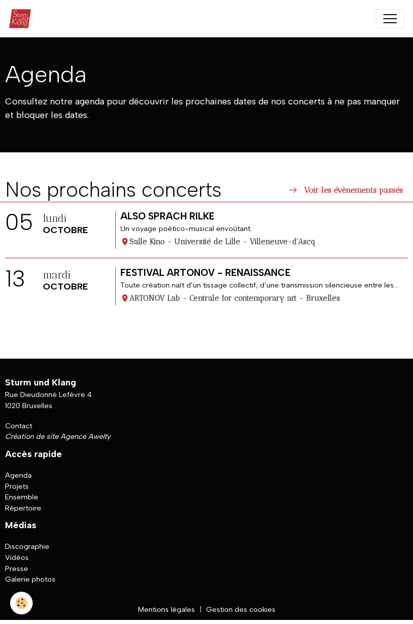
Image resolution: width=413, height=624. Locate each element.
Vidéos (17, 557)
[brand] (22, 18)
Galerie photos (30, 579)
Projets (17, 486)
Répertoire (23, 508)
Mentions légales (166, 609)
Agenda (18, 475)
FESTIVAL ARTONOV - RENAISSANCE (205, 272)
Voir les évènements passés (345, 190)
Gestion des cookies (241, 609)
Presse (16, 568)
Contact (18, 425)
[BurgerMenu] (390, 18)
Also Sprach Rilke (167, 216)
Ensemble (21, 496)
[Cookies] (21, 603)
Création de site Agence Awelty (57, 436)
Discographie (27, 546)
